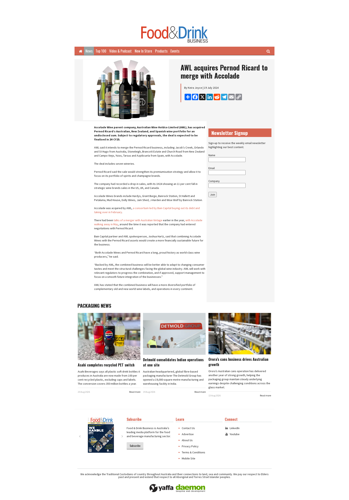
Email (211, 168)
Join (212, 194)
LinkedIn (235, 428)
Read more (134, 391)
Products (161, 51)
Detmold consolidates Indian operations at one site (173, 362)
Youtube (235, 434)
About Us (187, 440)
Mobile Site (188, 458)
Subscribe (135, 445)
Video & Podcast (120, 51)
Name (211, 155)
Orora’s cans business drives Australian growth (238, 362)
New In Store (143, 51)
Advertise (188, 434)
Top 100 (101, 51)
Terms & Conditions (193, 452)
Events (174, 51)
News (89, 51)
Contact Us (188, 428)
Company (214, 181)
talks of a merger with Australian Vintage (138, 220)
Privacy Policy (190, 446)
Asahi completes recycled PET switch (106, 364)
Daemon (190, 488)
